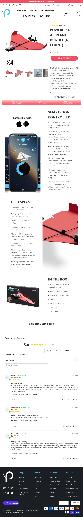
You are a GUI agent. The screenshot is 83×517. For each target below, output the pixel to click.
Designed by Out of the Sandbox (27, 510)
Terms (52, 492)
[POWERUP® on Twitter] (16, 5)
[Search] (78, 13)
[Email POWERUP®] (3, 5)
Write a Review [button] (71, 351)
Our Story (38, 477)
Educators (69, 492)
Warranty (53, 488)
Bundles (21, 481)
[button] (23, 10)
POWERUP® (12, 510)
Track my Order (71, 481)
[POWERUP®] (6, 13)
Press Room (38, 485)
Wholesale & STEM (72, 488)
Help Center (54, 477)
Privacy (52, 496)
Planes (21, 485)
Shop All (21, 477)
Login (72, 5)
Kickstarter (38, 481)
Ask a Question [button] (54, 351)
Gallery (37, 496)
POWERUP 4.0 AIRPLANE (66, 97)
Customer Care (55, 481)
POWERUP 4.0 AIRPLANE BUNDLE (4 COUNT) (24, 395)
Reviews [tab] (8, 355)
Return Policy (70, 485)
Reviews (37, 492)
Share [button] (15, 400)
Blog (36, 488)
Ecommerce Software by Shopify (13, 512)
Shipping (69, 477)
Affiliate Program (71, 496)
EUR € (59, 5)
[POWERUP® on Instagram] (10, 5)
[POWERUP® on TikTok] (13, 5)
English (48, 5)
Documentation (55, 485)
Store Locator (23, 488)
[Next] (46, 44)
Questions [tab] (21, 355)
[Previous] (6, 44)
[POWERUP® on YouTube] (20, 5)
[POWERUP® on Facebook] (6, 5)
